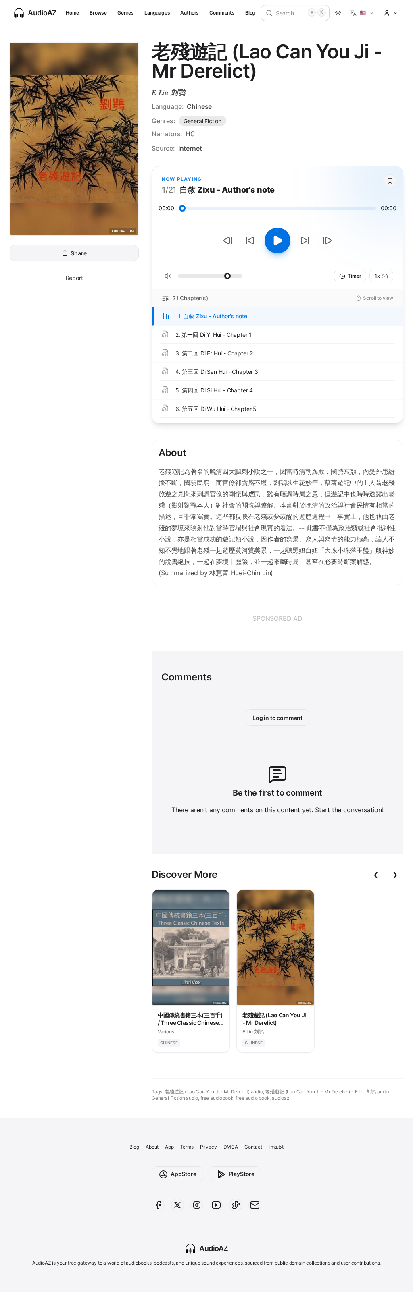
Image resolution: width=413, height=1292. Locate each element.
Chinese (199, 106)
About (152, 1147)
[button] (362, 12)
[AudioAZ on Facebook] (158, 1205)
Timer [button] (354, 276)
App (169, 1147)
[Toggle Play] (277, 240)
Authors (189, 13)
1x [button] (377, 276)
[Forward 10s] (305, 240)
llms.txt (276, 1147)
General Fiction (202, 121)
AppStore (183, 1173)
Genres (125, 13)
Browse (98, 13)
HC (190, 134)
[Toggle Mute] (168, 276)
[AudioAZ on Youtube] (216, 1205)
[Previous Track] (227, 240)
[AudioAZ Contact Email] (254, 1205)
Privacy (208, 1147)
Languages (157, 13)
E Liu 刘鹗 (168, 92)
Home (72, 13)
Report (74, 277)
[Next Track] (327, 240)
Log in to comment (277, 717)
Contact (253, 1147)
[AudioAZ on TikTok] (235, 1205)
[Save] (390, 180)
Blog (250, 13)
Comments (222, 13)
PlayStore (241, 1173)
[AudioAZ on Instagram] (196, 1205)
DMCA (230, 1147)
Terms (187, 1147)
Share (78, 253)
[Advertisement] (277, 618)
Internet (190, 148)
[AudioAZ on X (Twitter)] (177, 1205)
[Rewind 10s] (250, 240)
